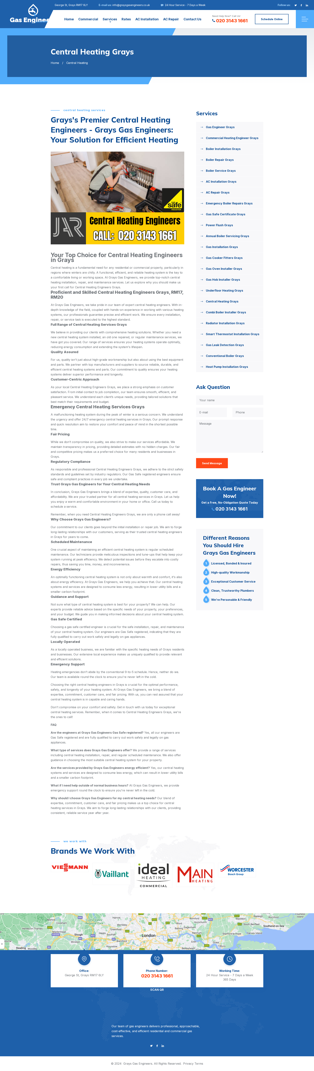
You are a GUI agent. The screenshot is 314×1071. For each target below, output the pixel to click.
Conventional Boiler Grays (225, 356)
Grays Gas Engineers (137, 1063)
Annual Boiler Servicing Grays (227, 236)
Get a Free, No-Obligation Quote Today (229, 498)
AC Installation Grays (221, 181)
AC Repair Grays (218, 192)
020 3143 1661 (232, 20)
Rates (126, 19)
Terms (198, 1063)
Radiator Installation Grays (225, 323)
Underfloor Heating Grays (224, 290)
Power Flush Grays (219, 225)
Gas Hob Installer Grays (223, 279)
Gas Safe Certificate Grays (225, 214)
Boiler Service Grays (221, 170)
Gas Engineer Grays (220, 127)
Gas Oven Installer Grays (224, 269)
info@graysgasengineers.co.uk (131, 5)
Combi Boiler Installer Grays (226, 312)
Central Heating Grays (222, 301)
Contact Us (192, 19)
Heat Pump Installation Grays (227, 367)
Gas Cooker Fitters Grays (224, 258)
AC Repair (171, 19)
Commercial (88, 19)
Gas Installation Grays (222, 247)
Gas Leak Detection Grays (225, 345)
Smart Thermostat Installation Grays (232, 334)
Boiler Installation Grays (223, 149)
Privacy (188, 1063)
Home (69, 19)
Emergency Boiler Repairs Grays (229, 203)
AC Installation (147, 19)
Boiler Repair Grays (220, 160)
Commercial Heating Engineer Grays (232, 138)
